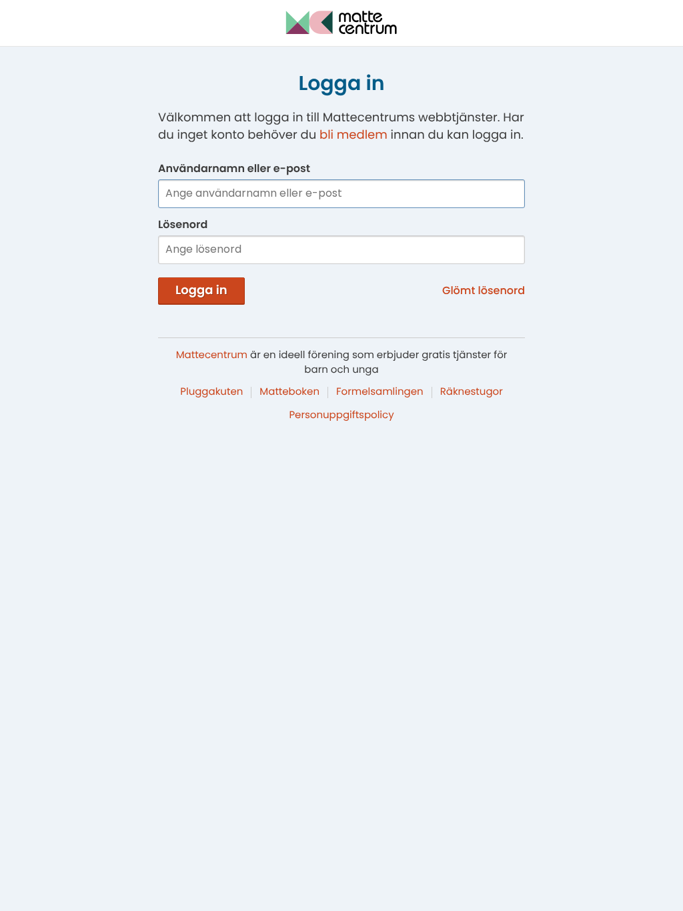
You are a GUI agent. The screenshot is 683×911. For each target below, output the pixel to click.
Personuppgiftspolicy (341, 415)
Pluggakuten (211, 392)
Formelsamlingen (380, 392)
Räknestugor (471, 392)
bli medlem (353, 135)
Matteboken (289, 392)
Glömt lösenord (483, 290)
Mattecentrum (211, 355)
